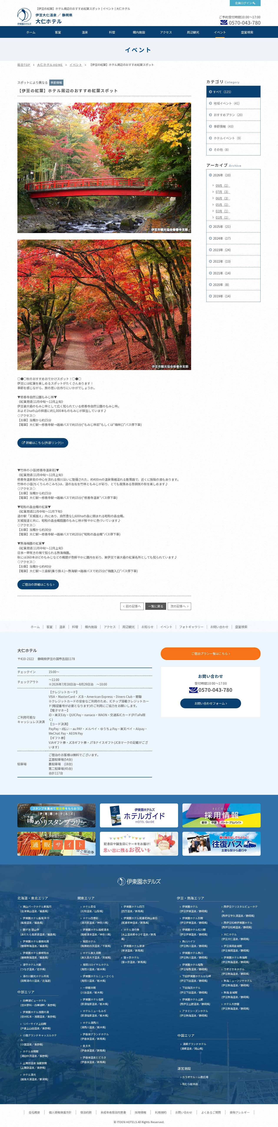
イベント (220, 32)
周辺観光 (193, 32)
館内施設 (139, 32)
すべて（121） (223, 92)
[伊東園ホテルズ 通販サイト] (56, 844)
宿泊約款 (86, 1112)
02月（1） (223, 211)
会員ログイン (243, 3)
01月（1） (223, 217)
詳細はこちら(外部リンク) (43, 442)
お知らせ (147, 627)
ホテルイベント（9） (228, 138)
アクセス (166, 32)
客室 (58, 32)
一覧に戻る (155, 606)
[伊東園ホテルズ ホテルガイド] (139, 815)
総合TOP (23, 65)
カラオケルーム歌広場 (195, 1077)
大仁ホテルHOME (50, 65)
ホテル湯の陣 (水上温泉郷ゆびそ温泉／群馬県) (138, 934)
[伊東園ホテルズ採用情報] (221, 815)
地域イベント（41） (227, 103)
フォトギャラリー (191, 627)
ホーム (30, 32)
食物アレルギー (240, 1112)
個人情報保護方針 (60, 1112)
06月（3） (223, 198)
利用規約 (160, 1112)
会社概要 (34, 1112)
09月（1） (223, 185)
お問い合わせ (219, 627)
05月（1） (223, 204)
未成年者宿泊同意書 (113, 1112)
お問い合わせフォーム (209, 703)
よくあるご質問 (211, 1112)
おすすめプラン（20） (229, 115)
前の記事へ (133, 606)
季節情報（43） (224, 126)
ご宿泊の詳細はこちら (37, 584)
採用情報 (140, 1112)
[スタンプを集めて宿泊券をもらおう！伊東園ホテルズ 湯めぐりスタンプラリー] (56, 815)
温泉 (85, 32)
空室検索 (247, 32)
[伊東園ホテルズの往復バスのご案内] (221, 844)
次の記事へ (178, 606)
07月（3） (223, 192)
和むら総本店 (190, 1084)
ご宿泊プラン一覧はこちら (209, 653)
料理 (112, 32)
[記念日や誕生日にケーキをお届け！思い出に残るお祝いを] (139, 844)
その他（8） (222, 149)
